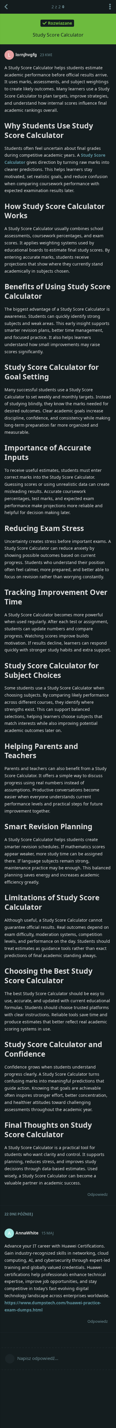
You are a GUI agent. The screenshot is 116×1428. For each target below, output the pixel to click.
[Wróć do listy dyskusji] (6, 7)
